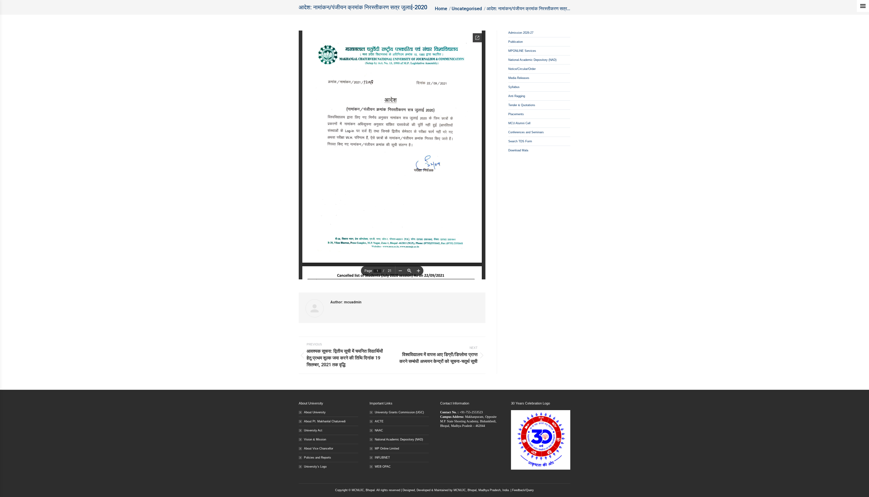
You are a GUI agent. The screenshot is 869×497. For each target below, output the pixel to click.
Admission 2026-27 (520, 32)
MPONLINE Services (522, 50)
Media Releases (518, 78)
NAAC (379, 430)
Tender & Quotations (521, 105)
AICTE (379, 421)
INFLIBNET (382, 457)
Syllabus (514, 87)
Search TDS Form (520, 141)
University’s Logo (315, 466)
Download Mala (518, 150)
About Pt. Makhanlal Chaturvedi (325, 421)
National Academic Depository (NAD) (532, 60)
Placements (516, 114)
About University (315, 412)
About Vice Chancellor (318, 448)
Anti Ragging (516, 96)
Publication (515, 41)
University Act (313, 430)
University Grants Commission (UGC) (399, 412)
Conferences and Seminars (526, 132)
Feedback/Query (523, 490)
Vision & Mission (315, 439)
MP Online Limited (387, 448)
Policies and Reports (317, 457)
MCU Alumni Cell (519, 123)
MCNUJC (460, 490)
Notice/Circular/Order (522, 69)
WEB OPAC (383, 466)
